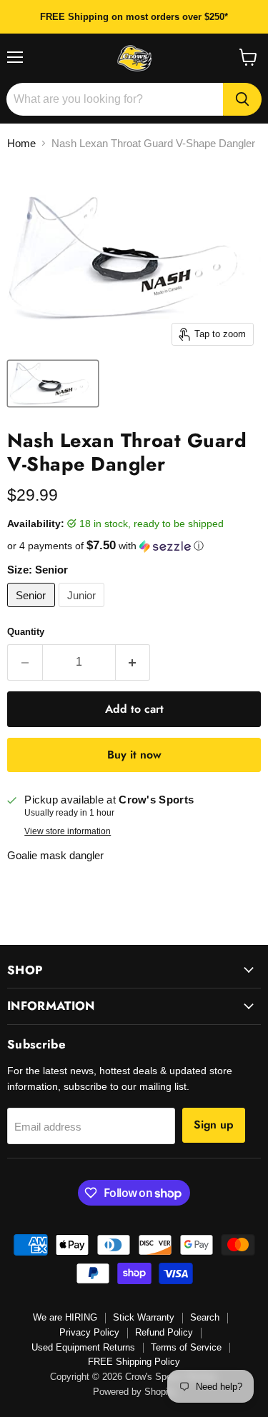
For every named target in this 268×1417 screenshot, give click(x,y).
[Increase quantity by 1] (133, 662)
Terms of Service (186, 1347)
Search (204, 1317)
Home (21, 143)
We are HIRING (65, 1317)
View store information (67, 831)
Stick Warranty (143, 1317)
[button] (134, 546)
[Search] (242, 99)
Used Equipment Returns (83, 1347)
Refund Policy (164, 1332)
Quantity (25, 631)
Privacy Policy (89, 1332)
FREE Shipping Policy (134, 1361)
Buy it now (134, 754)
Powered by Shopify (134, 1391)
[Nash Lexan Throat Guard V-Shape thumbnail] (53, 383)
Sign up (214, 1124)
